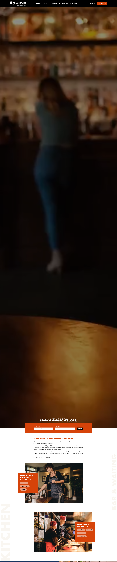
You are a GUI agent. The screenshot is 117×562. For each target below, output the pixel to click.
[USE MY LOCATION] (74, 429)
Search (80, 428)
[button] (38, 4)
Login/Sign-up (102, 3)
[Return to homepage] (18, 3)
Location (57, 426)
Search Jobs (37, 426)
